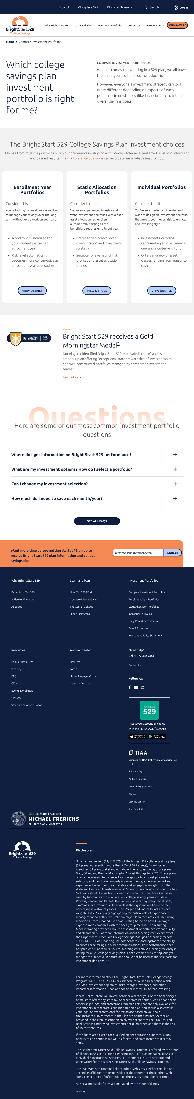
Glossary (16, 697)
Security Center (137, 801)
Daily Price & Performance (144, 621)
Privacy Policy (135, 771)
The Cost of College (81, 606)
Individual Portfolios (140, 613)
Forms (73, 669)
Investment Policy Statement (145, 635)
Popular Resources (22, 661)
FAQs (14, 676)
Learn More (70, 377)
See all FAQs (97, 521)
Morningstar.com (133, 949)
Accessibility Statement (141, 786)
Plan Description (137, 809)
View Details (32, 290)
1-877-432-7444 (144, 655)
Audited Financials (138, 779)
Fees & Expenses (138, 628)
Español (64, 7)
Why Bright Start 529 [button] (56, 25)
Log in (183, 7)
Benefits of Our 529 (23, 592)
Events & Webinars (22, 690)
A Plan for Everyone (22, 599)
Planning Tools (19, 669)
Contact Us (135, 665)
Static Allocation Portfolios (144, 606)
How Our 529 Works (82, 592)
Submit (172, 552)
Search (154, 7)
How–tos (75, 661)
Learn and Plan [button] (83, 25)
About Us (16, 606)
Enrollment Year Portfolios (144, 599)
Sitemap (133, 794)
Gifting (15, 683)
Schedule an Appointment (26, 705)
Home (10, 41)
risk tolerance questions (85, 158)
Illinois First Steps (80, 613)
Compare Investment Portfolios (40, 41)
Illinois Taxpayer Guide (83, 676)
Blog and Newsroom (120, 7)
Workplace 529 (88, 7)
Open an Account (177, 25)
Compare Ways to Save (83, 599)
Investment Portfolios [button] (110, 25)
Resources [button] (134, 25)
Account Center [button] (155, 25)
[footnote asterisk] (29, 339)
